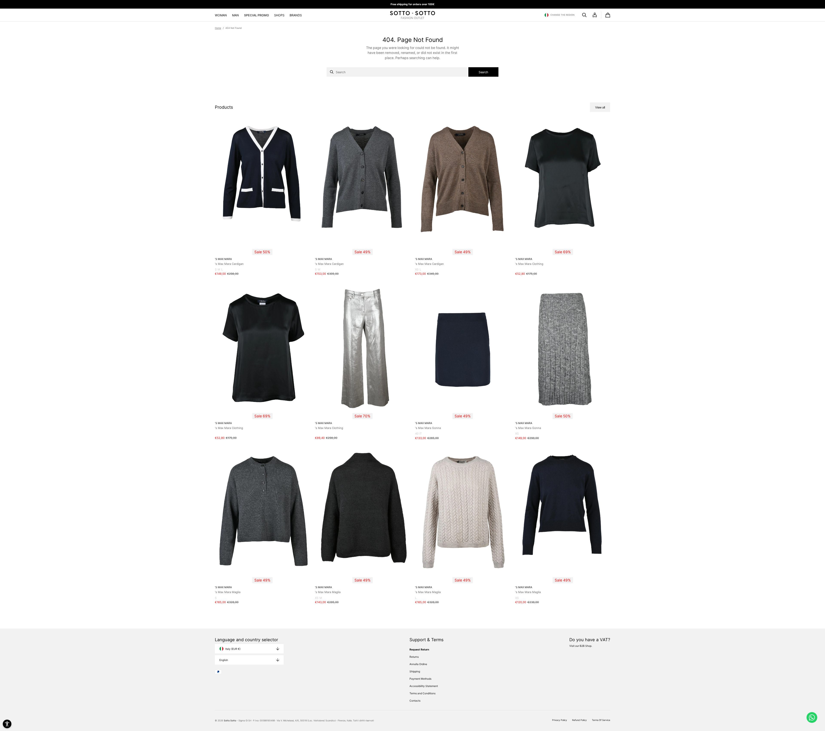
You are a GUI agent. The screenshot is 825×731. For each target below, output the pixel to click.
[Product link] (262, 199)
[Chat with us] (812, 717)
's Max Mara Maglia (227, 592)
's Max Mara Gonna (428, 428)
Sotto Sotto (230, 720)
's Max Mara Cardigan (229, 264)
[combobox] (397, 72)
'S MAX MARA (223, 259)
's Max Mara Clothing (529, 264)
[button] (559, 15)
